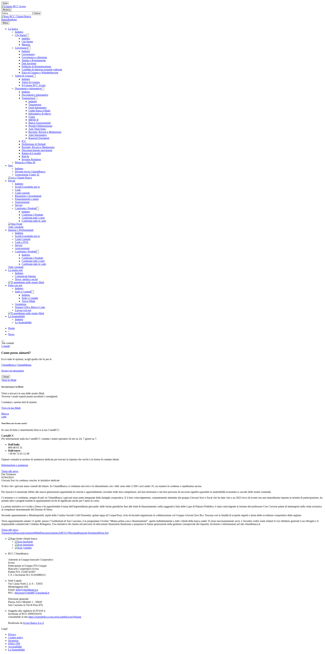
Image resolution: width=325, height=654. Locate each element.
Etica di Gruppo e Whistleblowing (40, 72)
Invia (5, 3)
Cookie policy (15, 637)
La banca (13, 28)
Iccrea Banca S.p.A (33, 622)
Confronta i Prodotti (25, 208)
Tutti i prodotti (15, 227)
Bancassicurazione (24, 532)
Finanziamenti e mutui (27, 199)
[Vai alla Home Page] (16, 16)
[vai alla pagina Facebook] (24, 541)
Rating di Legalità (31, 153)
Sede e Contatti (23, 291)
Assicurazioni (22, 202)
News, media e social (26, 279)
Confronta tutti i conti (33, 217)
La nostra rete (15, 270)
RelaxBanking (9, 19)
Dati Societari (29, 63)
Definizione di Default (34, 144)
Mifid (37, 532)
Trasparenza (28, 98)
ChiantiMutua (24, 364)
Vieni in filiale (8, 380)
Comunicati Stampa (25, 276)
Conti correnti (22, 192)
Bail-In (25, 156)
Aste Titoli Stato (37, 128)
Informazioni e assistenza (14, 465)
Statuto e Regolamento (34, 60)
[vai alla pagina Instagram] (24, 544)
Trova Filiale (28, 301)
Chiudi (6, 377)
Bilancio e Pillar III (25, 162)
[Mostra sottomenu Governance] (29, 48)
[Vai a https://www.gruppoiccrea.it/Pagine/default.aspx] (13, 6)
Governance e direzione (34, 57)
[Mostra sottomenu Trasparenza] (36, 98)
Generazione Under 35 (27, 174)
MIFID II (33, 119)
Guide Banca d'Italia (39, 110)
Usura (31, 116)
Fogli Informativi (37, 107)
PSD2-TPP (14, 643)
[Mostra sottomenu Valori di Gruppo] (34, 76)
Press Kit (104, 532)
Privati (11, 180)
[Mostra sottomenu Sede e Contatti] (32, 292)
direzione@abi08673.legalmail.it (32, 592)
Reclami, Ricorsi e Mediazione (44, 132)
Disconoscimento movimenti (37, 150)
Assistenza (20, 304)
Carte (18, 189)
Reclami (73, 532)
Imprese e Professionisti (20, 230)
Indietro (19, 31)
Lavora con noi (23, 310)
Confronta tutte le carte (34, 220)
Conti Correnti (22, 239)
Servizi (18, 205)
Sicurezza (13, 640)
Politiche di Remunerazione (36, 66)
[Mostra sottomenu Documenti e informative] (42, 88)
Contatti (5, 346)
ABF (61, 532)
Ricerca (6, 9)
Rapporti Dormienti (38, 138)
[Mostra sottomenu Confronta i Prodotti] (37, 208)
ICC (24, 141)
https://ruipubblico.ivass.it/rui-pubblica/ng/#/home (54, 616)
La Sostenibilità (16, 316)
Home (11, 328)
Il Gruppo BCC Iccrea (34, 85)
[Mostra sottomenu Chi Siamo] (27, 35)
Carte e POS (21, 242)
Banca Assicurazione (39, 122)
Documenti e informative (28, 88)
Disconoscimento (49, 532)
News (11, 334)
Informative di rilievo (39, 113)
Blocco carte (5, 415)
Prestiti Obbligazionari (40, 125)
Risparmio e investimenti (28, 196)
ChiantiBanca (8, 364)
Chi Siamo (20, 35)
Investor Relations (31, 159)
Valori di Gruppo (24, 75)
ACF (66, 532)
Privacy (12, 634)
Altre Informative (37, 135)
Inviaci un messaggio (12, 370)
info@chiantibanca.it (27, 589)
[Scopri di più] (20, 177)
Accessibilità (15, 646)
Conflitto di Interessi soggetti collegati (42, 69)
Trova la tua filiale (11, 407)
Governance (21, 47)
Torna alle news (9, 471)
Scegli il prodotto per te (27, 186)
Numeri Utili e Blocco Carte (30, 307)
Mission (26, 44)
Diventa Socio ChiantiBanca (30, 171)
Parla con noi (15, 285)
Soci (10, 165)
